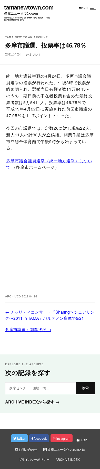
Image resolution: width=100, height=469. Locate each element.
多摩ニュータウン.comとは (66, 449)
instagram (63, 438)
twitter (20, 438)
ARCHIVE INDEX (68, 459)
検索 (85, 388)
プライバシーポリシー (34, 459)
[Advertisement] (50, 234)
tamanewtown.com (28, 8)
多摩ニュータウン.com (21, 13)
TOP (83, 440)
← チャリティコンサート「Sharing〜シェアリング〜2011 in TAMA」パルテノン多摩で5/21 (49, 315)
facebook (40, 438)
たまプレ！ (33, 55)
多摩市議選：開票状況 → (28, 329)
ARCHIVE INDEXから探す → (32, 402)
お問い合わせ (27, 449)
